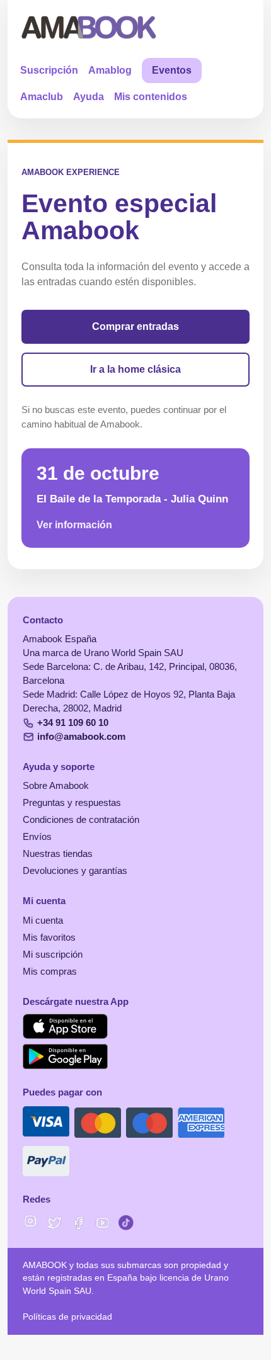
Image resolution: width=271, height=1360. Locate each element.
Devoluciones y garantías (75, 871)
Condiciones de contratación (81, 820)
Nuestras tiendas (58, 854)
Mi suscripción (53, 954)
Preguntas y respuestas (72, 803)
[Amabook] (89, 27)
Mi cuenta (43, 920)
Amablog (110, 70)
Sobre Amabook (56, 786)
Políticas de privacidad (67, 1317)
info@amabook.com (81, 737)
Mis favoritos (49, 937)
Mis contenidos (150, 96)
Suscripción (49, 70)
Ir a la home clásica (135, 369)
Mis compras (50, 971)
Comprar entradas (135, 326)
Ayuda (88, 96)
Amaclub (41, 96)
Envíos (37, 837)
